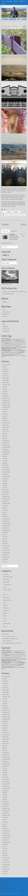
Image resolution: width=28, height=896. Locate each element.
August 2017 (5, 429)
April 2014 (5, 487)
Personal (5, 605)
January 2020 (6, 400)
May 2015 (5, 460)
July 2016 (5, 434)
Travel (4, 620)
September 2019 (6, 407)
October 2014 (6, 474)
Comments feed (6, 328)
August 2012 (5, 532)
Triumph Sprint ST (8, 355)
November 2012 (6, 525)
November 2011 (6, 552)
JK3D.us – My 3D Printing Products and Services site (14, 291)
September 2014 (6, 476)
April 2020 (5, 393)
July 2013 (5, 507)
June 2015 (5, 458)
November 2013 (6, 498)
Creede (2, 343)
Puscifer (14, 350)
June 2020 (5, 389)
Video (4, 626)
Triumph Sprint (18, 353)
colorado (17, 340)
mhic (20, 345)
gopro (13, 344)
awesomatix (19, 339)
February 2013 (6, 519)
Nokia (19, 348)
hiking (21, 344)
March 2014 (5, 489)
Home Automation (7, 589)
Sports (4, 618)
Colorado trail (10, 342)
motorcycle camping (20, 347)
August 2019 (5, 409)
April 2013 (5, 514)
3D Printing (5, 339)
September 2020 (6, 384)
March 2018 (5, 425)
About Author (5, 231)
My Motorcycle (6, 314)
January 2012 (6, 548)
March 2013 (5, 516)
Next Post (23, 224)
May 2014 (5, 485)
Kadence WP (23, 893)
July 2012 (5, 534)
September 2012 (6, 530)
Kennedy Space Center (11, 345)
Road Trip (7, 352)
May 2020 (5, 391)
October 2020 (6, 382)
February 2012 (6, 545)
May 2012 (5, 539)
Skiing (4, 615)
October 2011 (6, 554)
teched (7, 353)
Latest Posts (14, 231)
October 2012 (6, 527)
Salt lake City (14, 352)
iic (2, 345)
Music (4, 602)
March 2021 (5, 375)
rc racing (19, 350)
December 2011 (6, 550)
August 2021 (5, 371)
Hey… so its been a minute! (9, 636)
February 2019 (6, 422)
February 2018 (6, 427)
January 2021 (6, 380)
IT (3, 592)
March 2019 (5, 420)
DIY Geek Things (7, 584)
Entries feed (5, 326)
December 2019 (6, 402)
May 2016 (5, 436)
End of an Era (6, 634)
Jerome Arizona (10, 220)
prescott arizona (21, 220)
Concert (14, 342)
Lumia (17, 345)
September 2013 (6, 503)
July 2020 (5, 387)
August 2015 (5, 454)
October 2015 (6, 449)
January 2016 (6, 442)
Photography (16, 220)
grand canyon (17, 343)
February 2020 (6, 398)
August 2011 (5, 559)
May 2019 (5, 416)
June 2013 (5, 510)
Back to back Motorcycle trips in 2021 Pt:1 (12, 643)
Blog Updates (6, 579)
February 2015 (6, 467)
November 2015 (6, 447)
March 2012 (5, 543)
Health (4, 587)
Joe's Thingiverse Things (8, 293)
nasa (17, 348)
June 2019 (5, 413)
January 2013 (6, 521)
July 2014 (5, 481)
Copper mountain (20, 342)
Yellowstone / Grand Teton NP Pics (10, 638)
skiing (18, 352)
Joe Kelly (12, 234)
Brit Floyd (12, 340)
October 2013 (6, 501)
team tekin (3, 353)
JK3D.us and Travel (7, 640)
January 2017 (6, 431)
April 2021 (5, 373)
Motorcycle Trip (8, 348)
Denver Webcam (6, 312)
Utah (17, 355)
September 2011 (6, 557)
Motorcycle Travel (7, 600)
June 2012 (5, 536)
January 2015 (6, 469)
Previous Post (5, 224)
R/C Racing (5, 610)
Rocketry (5, 613)
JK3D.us (4, 345)
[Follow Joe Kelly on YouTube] (23, 236)
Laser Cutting (6, 597)
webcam (19, 355)
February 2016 (6, 440)
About (4, 309)
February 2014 (6, 492)
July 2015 (5, 456)
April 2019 (5, 418)
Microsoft (4, 347)
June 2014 (5, 483)
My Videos (5, 316)
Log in (4, 324)
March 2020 (5, 396)
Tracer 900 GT (12, 353)
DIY (10, 344)
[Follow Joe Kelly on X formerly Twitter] (21, 236)
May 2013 (5, 512)
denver (7, 344)
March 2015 (5, 465)
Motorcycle (10, 347)
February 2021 (6, 378)
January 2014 (6, 494)
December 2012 (6, 523)
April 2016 (5, 438)
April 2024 (5, 366)
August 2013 (5, 505)
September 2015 (6, 451)
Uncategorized (4, 27)
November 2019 (6, 404)
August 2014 (5, 478)
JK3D (4, 595)
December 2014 (6, 472)
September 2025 (6, 364)
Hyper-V (25, 343)
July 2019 (5, 411)
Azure (23, 339)
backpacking (5, 340)
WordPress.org (6, 331)
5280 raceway (13, 339)
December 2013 (6, 496)
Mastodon (5, 301)
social (22, 352)
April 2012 (5, 541)
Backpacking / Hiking (8, 576)
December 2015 (6, 445)
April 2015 (5, 463)
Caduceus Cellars (5, 220)
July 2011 (5, 561)
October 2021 (6, 369)
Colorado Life (6, 582)
